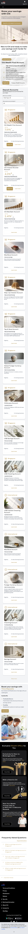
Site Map (5, 911)
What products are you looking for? (9, 101)
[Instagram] (11, 921)
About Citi (5, 905)
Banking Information (8, 902)
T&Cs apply (12, 785)
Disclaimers (6, 893)
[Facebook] (17, 921)
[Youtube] (14, 921)
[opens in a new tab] (3, 3)
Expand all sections (22, 840)
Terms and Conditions (9, 888)
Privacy (5, 891)
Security (5, 899)
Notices (5, 896)
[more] (3, 7)
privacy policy (14, 927)
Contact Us (6, 908)
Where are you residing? (7, 95)
